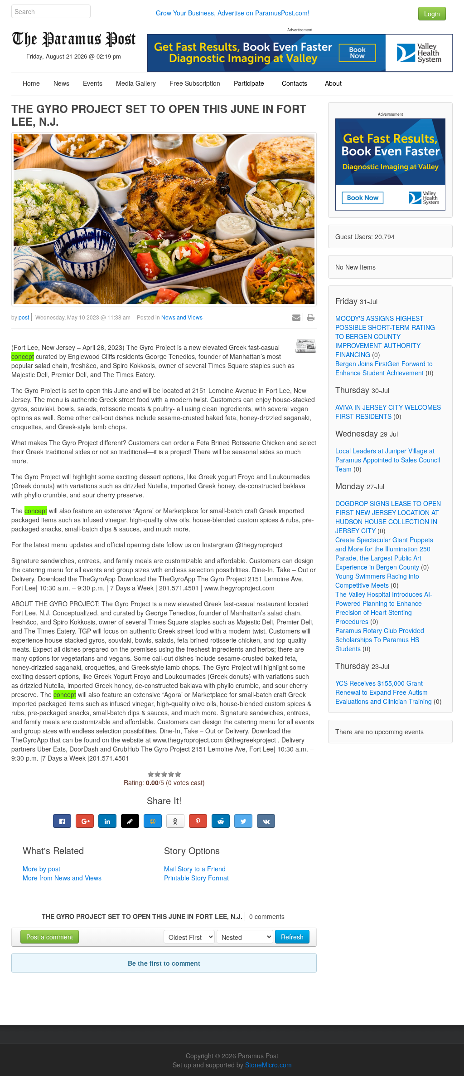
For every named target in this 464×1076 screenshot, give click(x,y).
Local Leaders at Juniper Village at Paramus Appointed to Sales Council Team (387, 459)
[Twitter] (243, 821)
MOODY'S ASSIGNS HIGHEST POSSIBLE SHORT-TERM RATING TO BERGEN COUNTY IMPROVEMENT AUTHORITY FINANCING (385, 336)
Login (432, 13)
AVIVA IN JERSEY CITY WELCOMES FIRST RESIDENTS (388, 412)
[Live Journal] (130, 821)
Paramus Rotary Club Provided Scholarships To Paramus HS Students (379, 639)
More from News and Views (62, 877)
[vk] (266, 821)
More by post (41, 868)
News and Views (182, 317)
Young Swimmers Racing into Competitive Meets (377, 580)
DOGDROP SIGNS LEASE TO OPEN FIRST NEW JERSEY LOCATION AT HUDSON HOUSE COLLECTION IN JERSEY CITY (388, 517)
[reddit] (221, 821)
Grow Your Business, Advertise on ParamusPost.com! (232, 12)
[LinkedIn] (107, 821)
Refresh (292, 936)
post (24, 317)
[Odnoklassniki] (175, 821)
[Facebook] (62, 821)
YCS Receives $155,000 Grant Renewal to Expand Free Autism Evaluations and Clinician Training (383, 692)
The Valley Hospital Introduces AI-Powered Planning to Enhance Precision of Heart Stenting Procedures (383, 608)
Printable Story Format (196, 877)
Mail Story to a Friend (195, 868)
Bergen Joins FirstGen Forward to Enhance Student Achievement (384, 368)
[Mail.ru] (153, 821)
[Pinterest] (198, 821)
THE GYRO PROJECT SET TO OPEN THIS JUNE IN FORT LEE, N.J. (158, 115)
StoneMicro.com (268, 1064)
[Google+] (85, 821)
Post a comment (49, 936)
